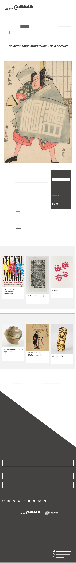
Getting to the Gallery (63, 547)
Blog (4, 546)
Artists (18, 21)
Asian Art (19, 192)
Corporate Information (56, 561)
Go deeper (28, 21)
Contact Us (60, 553)
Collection (18, 14)
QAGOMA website (8, 541)
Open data (5, 539)
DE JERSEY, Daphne (59, 291)
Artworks (9, 21)
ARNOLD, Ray (8, 295)
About (4, 548)
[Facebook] (53, 202)
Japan (18, 228)
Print (17, 204)
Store (4, 544)
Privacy (33, 561)
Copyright (42, 561)
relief (18, 210)
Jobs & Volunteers (21, 561)
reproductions (9, 381)
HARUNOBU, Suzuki (35, 356)
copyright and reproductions (43, 381)
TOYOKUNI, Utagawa (34, 56)
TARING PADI (32, 299)
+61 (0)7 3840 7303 (63, 550)
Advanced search (65, 26)
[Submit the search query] (6, 32)
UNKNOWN (56, 359)
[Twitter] (57, 202)
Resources (33, 26)
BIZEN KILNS (8, 357)
